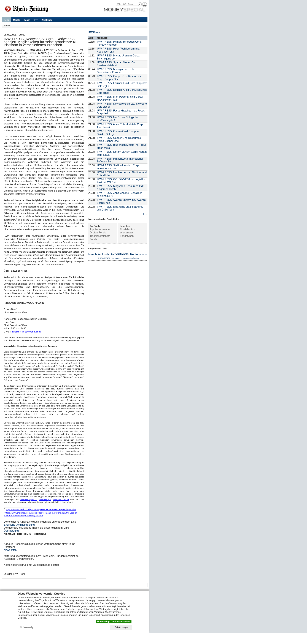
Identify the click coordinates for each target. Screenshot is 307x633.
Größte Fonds (98, 232)
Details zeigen (121, 627)
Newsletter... (11, 550)
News (6, 20)
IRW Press (94, 32)
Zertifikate (47, 20)
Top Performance (100, 229)
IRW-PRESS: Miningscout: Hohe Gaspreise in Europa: (116, 71)
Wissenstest (127, 232)
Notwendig (28, 627)
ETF (36, 20)
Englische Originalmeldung (19, 524)
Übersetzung (11, 530)
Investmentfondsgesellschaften (125, 258)
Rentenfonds (138, 254)
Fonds (27, 20)
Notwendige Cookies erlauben (113, 621)
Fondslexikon (127, 229)
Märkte (16, 20)
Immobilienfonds (98, 254)
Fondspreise (103, 258)
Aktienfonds (120, 254)
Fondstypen (127, 235)
